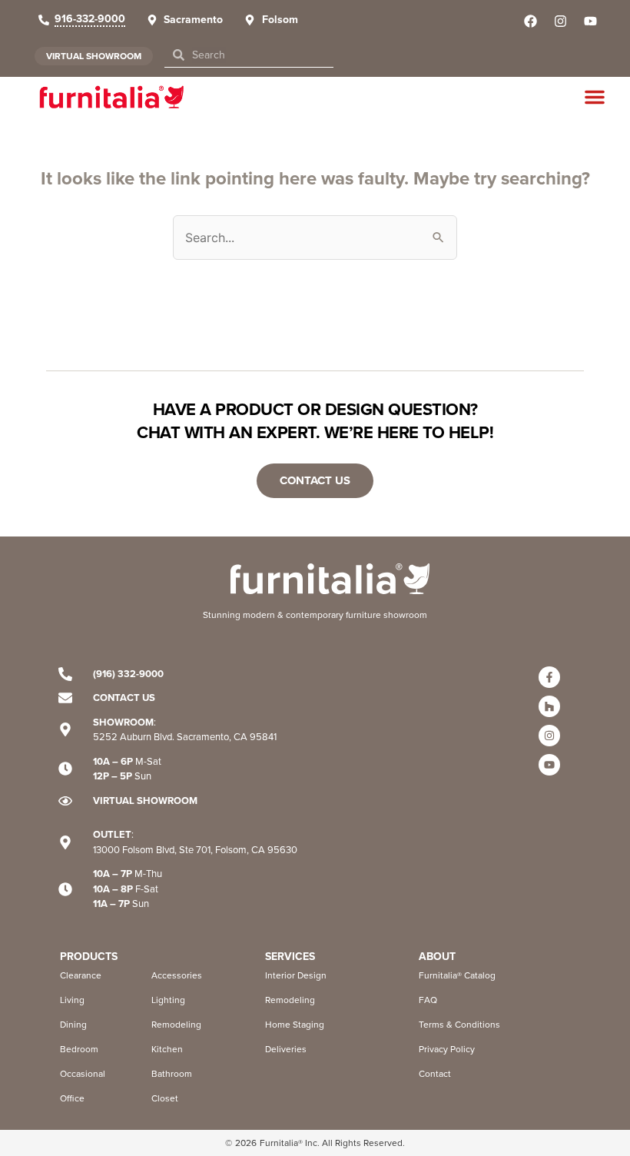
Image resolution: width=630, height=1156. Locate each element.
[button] (595, 97)
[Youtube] (549, 765)
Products (89, 956)
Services (290, 956)
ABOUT (437, 956)
